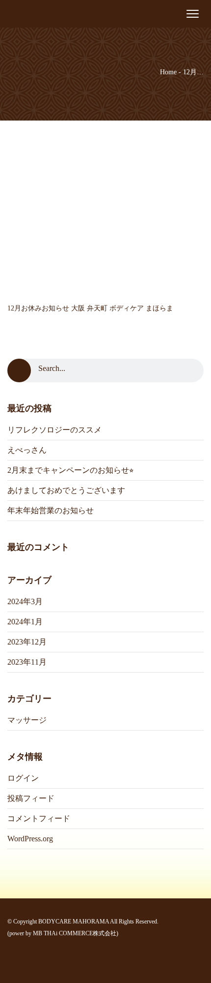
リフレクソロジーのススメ (54, 430)
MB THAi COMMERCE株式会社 (74, 933)
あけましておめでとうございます (66, 490)
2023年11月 (27, 662)
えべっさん (27, 450)
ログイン (23, 778)
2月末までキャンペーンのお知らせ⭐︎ (70, 470)
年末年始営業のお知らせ (50, 510)
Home (168, 72)
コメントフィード (38, 818)
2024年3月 (25, 601)
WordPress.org (30, 838)
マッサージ (27, 720)
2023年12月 (27, 642)
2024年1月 (25, 621)
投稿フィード (30, 798)
